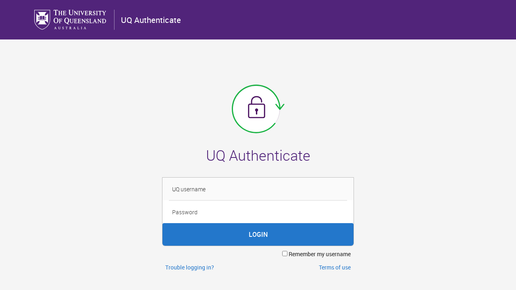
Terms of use (335, 267)
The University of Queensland (71, 20)
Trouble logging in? (189, 267)
